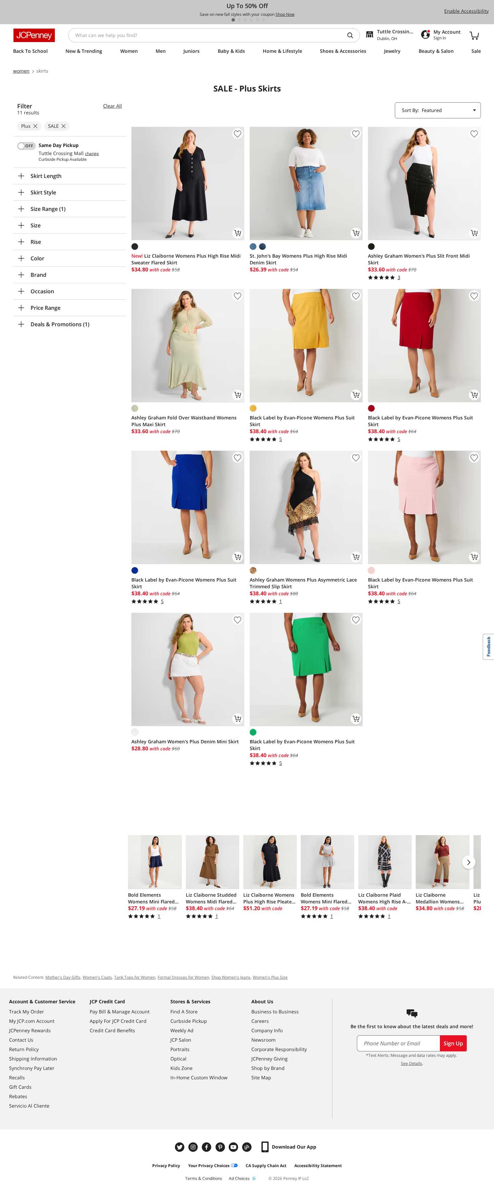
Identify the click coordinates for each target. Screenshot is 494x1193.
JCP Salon (180, 1040)
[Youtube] (234, 1147)
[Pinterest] (221, 1147)
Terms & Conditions (203, 1178)
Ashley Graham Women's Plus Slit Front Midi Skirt (419, 259)
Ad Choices (239, 1178)
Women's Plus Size (270, 977)
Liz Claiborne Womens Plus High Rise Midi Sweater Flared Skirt (186, 259)
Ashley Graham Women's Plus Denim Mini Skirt (185, 741)
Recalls (17, 1077)
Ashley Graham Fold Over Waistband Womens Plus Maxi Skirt (184, 420)
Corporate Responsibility (279, 1049)
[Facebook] (207, 1147)
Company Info (267, 1030)
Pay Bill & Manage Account (120, 1011)
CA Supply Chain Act (266, 1165)
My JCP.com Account (31, 1021)
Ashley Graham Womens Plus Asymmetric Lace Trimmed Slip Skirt (303, 583)
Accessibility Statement (318, 1165)
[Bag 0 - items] (474, 35)
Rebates (18, 1096)
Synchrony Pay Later (31, 1068)
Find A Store (184, 1011)
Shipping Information (33, 1058)
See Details (411, 1063)
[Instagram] (194, 1147)
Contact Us (21, 1040)
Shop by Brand (268, 1068)
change (92, 153)
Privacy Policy (166, 1165)
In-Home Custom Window (199, 1077)
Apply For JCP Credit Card (118, 1021)
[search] (353, 35)
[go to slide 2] (239, 20)
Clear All (112, 106)
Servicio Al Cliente (29, 1106)
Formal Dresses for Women (183, 977)
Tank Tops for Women (134, 977)
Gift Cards (20, 1087)
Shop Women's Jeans (230, 977)
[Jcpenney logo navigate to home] (34, 35)
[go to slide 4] (251, 20)
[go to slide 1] (233, 20)
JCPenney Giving (269, 1058)
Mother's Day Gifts (62, 977)
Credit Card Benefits (112, 1030)
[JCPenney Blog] (247, 1147)
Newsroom (263, 1040)
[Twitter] (180, 1147)
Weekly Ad (182, 1030)
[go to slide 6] (263, 20)
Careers (260, 1021)
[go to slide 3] (245, 20)
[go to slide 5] (257, 20)
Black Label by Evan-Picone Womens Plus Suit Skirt (302, 420)
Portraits (180, 1049)
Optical (178, 1058)
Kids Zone (181, 1068)
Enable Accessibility (466, 11)
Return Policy (24, 1049)
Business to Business (275, 1011)
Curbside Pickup (188, 1021)
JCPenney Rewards (30, 1030)
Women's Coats (97, 977)
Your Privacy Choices (209, 1165)
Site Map (261, 1077)
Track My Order (26, 1011)
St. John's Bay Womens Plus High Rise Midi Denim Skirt (298, 259)
